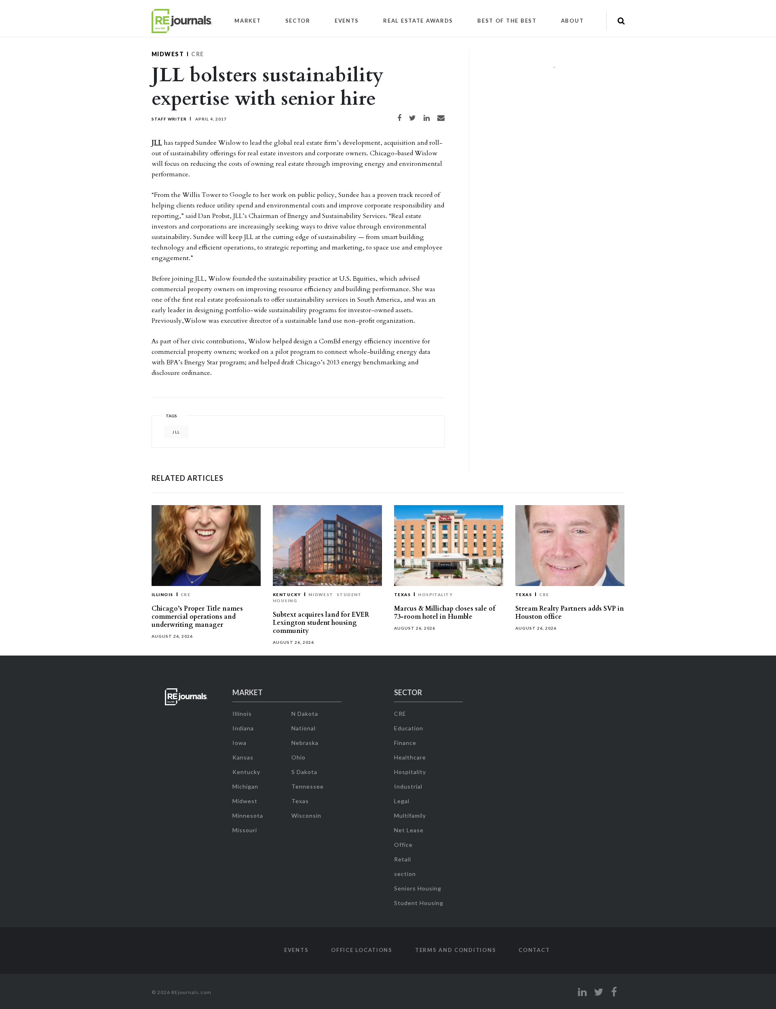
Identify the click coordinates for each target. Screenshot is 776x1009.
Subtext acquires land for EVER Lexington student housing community (321, 622)
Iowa (239, 742)
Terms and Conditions (455, 950)
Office (403, 844)
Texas (402, 594)
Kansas (242, 757)
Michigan (245, 786)
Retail (402, 859)
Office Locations (361, 950)
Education (408, 728)
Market (247, 20)
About (572, 20)
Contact (534, 950)
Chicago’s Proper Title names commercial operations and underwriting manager (197, 616)
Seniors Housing (417, 888)
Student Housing (418, 902)
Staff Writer (169, 118)
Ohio (298, 757)
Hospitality (435, 594)
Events (347, 20)
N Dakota (304, 713)
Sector (297, 20)
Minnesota (247, 815)
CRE (197, 54)
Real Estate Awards (418, 20)
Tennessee (307, 786)
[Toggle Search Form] (621, 21)
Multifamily (410, 815)
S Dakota (304, 771)
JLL (157, 142)
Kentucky (287, 594)
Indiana (243, 728)
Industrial (408, 786)
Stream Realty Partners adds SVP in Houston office (569, 612)
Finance (405, 742)
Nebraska (304, 742)
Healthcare (410, 757)
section (405, 873)
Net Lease (409, 830)
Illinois (162, 594)
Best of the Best (507, 20)
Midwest (168, 54)
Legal (401, 800)
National (303, 728)
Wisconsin (306, 815)
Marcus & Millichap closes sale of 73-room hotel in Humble (444, 612)
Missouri (244, 830)
